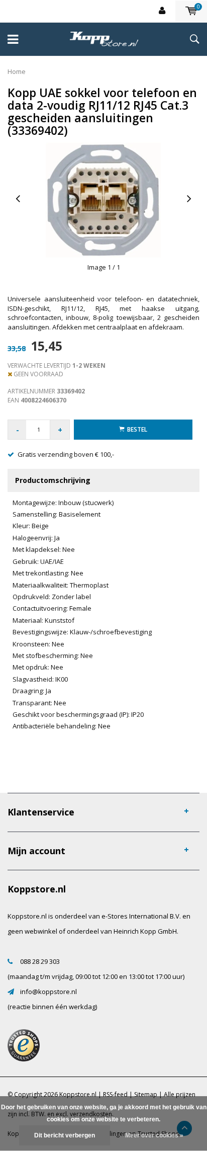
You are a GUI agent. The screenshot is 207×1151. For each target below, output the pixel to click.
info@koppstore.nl (48, 991)
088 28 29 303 (40, 961)
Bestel (137, 429)
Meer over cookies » (154, 1135)
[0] (191, 11)
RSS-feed (115, 1094)
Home (17, 71)
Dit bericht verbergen (64, 1135)
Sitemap (145, 1094)
